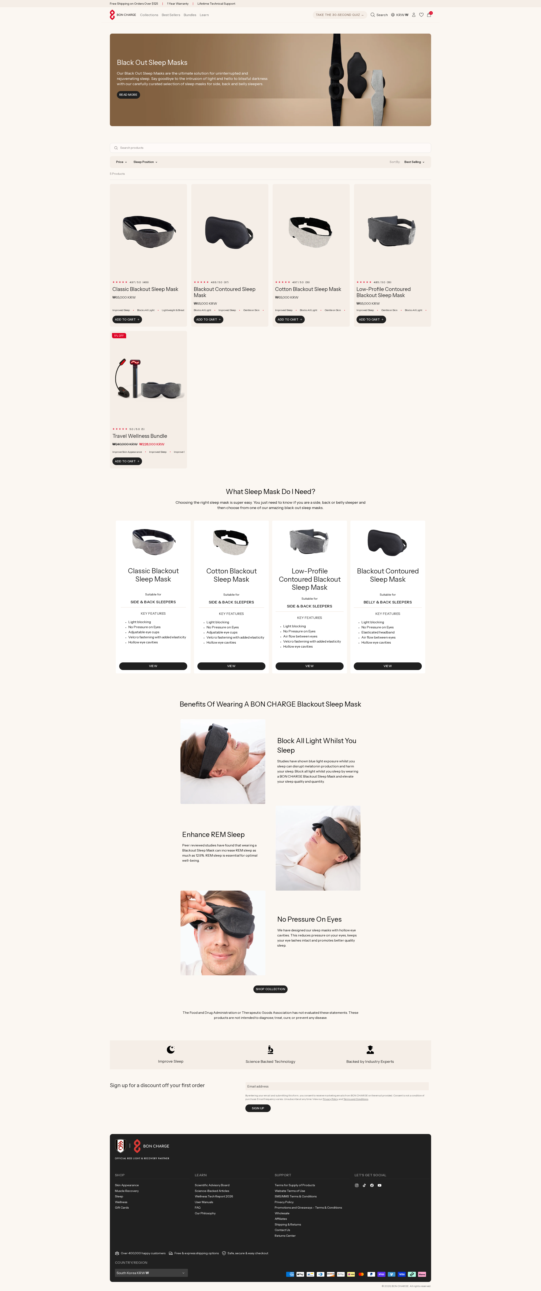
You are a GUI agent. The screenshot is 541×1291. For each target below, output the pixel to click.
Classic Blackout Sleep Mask (145, 289)
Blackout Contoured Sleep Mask (224, 292)
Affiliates (281, 1219)
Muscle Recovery (127, 1191)
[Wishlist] (421, 14)
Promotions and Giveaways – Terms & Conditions (308, 1207)
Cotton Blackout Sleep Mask (308, 289)
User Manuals (204, 1202)
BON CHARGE (400, 1286)
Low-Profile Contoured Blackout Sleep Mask (384, 292)
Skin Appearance (127, 1185)
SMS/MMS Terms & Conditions (296, 1196)
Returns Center (285, 1236)
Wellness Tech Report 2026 (214, 1196)
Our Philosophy (205, 1213)
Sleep (119, 1196)
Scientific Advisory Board (212, 1185)
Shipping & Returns (288, 1224)
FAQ (198, 1207)
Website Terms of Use (290, 1191)
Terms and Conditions (355, 1099)
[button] (149, 15)
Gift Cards (122, 1207)
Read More (129, 95)
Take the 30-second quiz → (340, 15)
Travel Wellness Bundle (139, 436)
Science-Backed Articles (212, 1191)
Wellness (121, 1202)
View (153, 666)
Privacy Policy (330, 1099)
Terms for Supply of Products (295, 1185)
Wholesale (282, 1213)
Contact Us (282, 1230)
